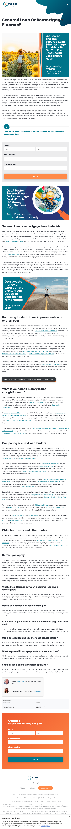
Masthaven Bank (19, 515)
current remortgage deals (14, 241)
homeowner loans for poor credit (45, 428)
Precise (48, 507)
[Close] (69, 816)
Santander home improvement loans (41, 354)
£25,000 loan (14, 254)
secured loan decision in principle (34, 471)
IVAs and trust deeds (36, 402)
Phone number (10, 164)
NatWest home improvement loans (14, 354)
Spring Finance (58, 507)
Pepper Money (48, 495)
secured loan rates (8, 458)
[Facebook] (33, 783)
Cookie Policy (42, 798)
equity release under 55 (57, 545)
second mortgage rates (27, 458)
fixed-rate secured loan (51, 464)
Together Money (13, 507)
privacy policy (45, 826)
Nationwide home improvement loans (35, 351)
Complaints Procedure (53, 798)
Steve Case (20, 682)
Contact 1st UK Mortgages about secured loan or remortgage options (28, 379)
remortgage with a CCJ (12, 413)
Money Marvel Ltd (31, 801)
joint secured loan (28, 487)
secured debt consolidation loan (46, 331)
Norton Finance (33, 515)
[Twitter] (37, 783)
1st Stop (5, 520)
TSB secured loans (41, 505)
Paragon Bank (36, 495)
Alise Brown (37, 691)
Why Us (22, 788)
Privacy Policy (28, 798)
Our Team (31, 788)
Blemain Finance (16, 520)
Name (7, 145)
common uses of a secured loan (49, 482)
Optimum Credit (49, 497)
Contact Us (45, 788)
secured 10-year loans (45, 466)
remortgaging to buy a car (51, 364)
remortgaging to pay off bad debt (19, 420)
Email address (10, 154)
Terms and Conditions (17, 798)
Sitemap (35, 798)
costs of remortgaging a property (14, 433)
